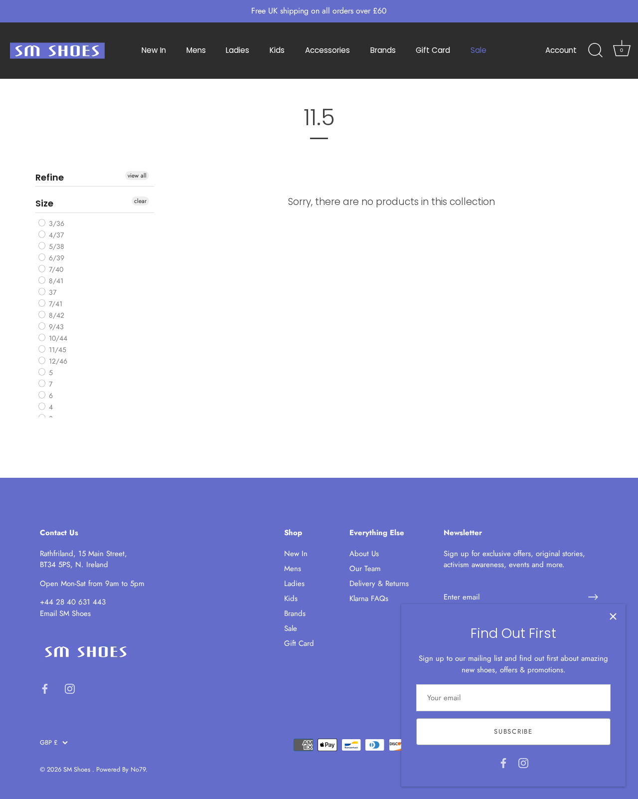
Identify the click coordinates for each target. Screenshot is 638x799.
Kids (277, 50)
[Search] (595, 50)
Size (44, 203)
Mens (196, 50)
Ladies (237, 50)
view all (137, 175)
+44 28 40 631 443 (73, 602)
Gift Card (433, 50)
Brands (383, 50)
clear (140, 201)
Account (561, 50)
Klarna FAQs (368, 598)
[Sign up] (593, 597)
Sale (478, 50)
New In (154, 50)
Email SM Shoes (65, 613)
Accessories (327, 50)
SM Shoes (77, 769)
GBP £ (48, 743)
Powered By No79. (122, 769)
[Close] (613, 616)
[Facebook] (503, 762)
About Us (364, 553)
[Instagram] (523, 762)
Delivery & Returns (379, 583)
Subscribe (513, 731)
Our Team (365, 568)
